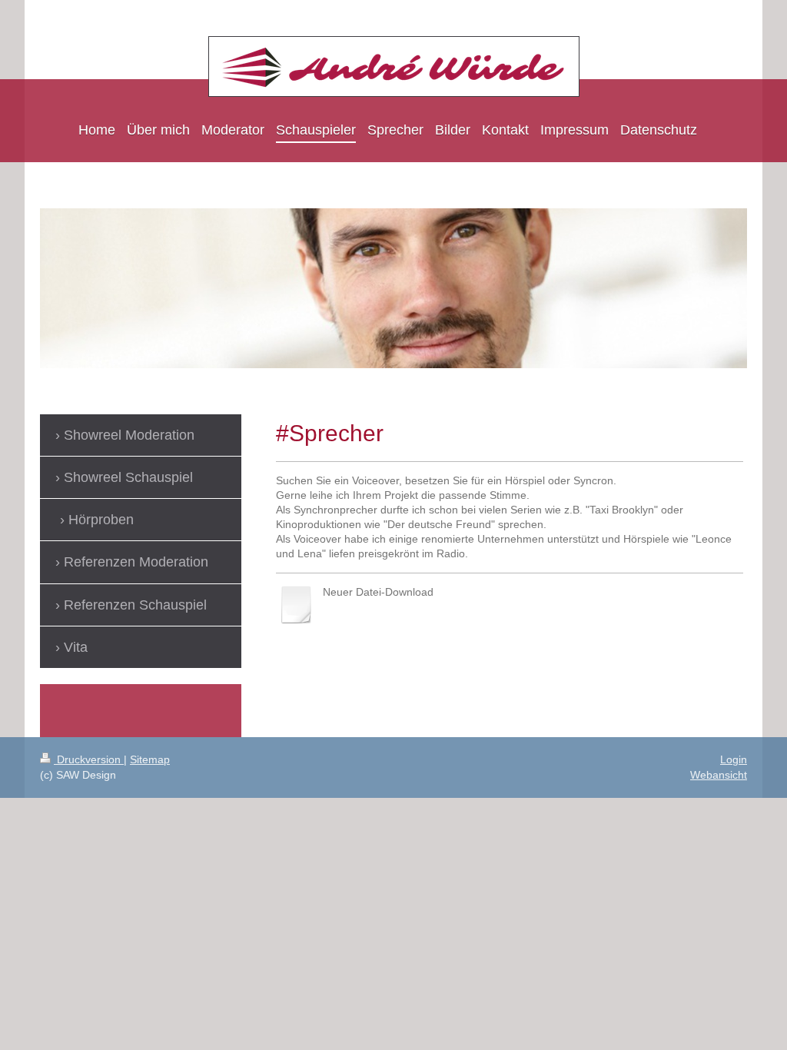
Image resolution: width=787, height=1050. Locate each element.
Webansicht (718, 775)
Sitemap (150, 759)
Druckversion (89, 759)
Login (733, 759)
